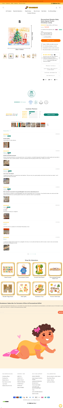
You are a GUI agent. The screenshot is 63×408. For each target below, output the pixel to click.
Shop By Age (28, 11)
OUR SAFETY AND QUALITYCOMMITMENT (36, 387)
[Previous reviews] (42, 58)
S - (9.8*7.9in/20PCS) (46, 33)
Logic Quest (4, 383)
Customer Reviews (31, 13)
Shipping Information (51, 72)
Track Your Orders (22, 3)
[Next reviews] (59, 58)
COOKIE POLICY (20, 383)
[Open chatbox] (60, 405)
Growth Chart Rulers (39, 277)
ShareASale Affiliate (51, 378)
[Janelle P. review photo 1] (6, 231)
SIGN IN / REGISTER (36, 376)
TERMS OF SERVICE (21, 382)
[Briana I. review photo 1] (6, 248)
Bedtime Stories (5, 380)
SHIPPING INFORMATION (37, 381)
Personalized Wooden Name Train (55, 278)
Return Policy (51, 75)
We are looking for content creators (54, 376)
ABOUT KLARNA (35, 393)
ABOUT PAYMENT (20, 387)
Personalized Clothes (23, 277)
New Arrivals (37, 11)
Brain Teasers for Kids (6, 382)
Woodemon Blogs (5, 376)
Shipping (16, 3)
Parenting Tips (5, 378)
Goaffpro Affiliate (50, 380)
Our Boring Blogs (52, 11)
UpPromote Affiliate (51, 382)
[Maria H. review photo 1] (6, 145)
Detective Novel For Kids (7, 385)
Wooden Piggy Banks (8, 296)
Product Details (50, 65)
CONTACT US (19, 378)
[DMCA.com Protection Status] (31, 401)
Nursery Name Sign (55, 296)
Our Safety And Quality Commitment (51, 69)
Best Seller (44, 11)
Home (3, 3)
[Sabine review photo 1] (6, 216)
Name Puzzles (7, 277)
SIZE (42, 31)
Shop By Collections (17, 11)
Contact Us (8, 3)
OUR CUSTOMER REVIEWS (37, 391)
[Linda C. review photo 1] (6, 199)
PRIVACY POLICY (20, 380)
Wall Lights (23, 296)
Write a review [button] (51, 114)
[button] (44, 25)
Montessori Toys (39, 296)
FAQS (12, 3)
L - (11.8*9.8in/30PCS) (46, 37)
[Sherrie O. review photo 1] (6, 181)
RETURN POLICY (35, 383)
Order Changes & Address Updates (37, 379)
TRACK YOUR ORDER (36, 385)
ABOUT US (19, 376)
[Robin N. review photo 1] (6, 163)
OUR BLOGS (19, 385)
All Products (8, 11)
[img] (6, 134)
